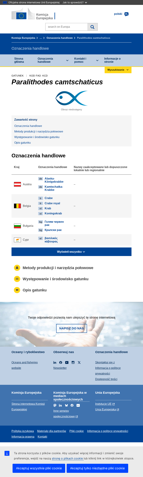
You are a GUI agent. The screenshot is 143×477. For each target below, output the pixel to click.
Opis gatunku (22, 142)
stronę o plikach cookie (68, 458)
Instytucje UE (103, 403)
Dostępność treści (106, 379)
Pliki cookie (76, 431)
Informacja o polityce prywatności (107, 431)
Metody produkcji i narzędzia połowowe (38, 131)
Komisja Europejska (23, 37)
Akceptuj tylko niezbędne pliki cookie (97, 468)
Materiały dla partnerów (51, 431)
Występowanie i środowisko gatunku (36, 137)
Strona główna (19, 60)
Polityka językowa (23, 431)
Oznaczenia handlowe (60, 37)
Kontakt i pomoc (80, 60)
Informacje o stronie (112, 60)
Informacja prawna (23, 436)
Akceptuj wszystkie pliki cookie (39, 468)
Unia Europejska (105, 409)
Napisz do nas (71, 328)
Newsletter (60, 368)
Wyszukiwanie (92, 26)
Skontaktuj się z (105, 362)
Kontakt (42, 436)
